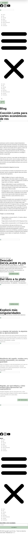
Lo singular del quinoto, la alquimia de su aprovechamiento (13, 332)
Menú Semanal (6, 22)
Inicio (4, 14)
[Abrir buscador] (1, 99)
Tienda (4, 18)
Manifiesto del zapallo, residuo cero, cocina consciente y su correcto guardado (14, 360)
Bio (3, 16)
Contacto (5, 25)
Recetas (5, 21)
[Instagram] (5, 5)
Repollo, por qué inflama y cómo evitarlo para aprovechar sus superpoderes (12, 387)
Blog (4, 19)
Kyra (14, 532)
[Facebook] (1, 5)
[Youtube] (8, 5)
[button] (14, 54)
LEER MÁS (3, 342)
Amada (4, 24)
